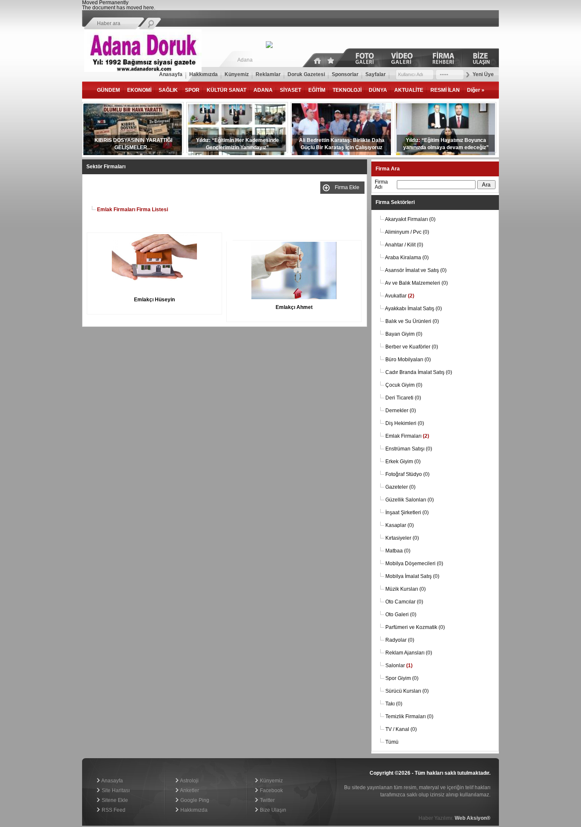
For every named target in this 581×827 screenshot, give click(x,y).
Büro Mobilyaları (408, 360)
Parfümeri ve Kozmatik (415, 627)
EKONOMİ (139, 90)
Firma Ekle (348, 187)
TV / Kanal (401, 729)
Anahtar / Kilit (404, 245)
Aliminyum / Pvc (407, 232)
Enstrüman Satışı (408, 449)
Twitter (267, 800)
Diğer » (475, 90)
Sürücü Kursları (407, 691)
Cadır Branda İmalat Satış (418, 372)
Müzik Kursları (405, 589)
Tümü (392, 742)
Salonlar (399, 665)
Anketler (189, 790)
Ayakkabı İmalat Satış (413, 309)
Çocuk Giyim (403, 385)
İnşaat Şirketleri (407, 512)
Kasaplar (399, 525)
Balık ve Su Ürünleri (412, 321)
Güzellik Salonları (409, 500)
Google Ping (194, 800)
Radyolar (399, 640)
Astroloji (189, 781)
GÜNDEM (108, 90)
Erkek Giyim (403, 461)
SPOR (192, 90)
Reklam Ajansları (408, 653)
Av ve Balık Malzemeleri (416, 283)
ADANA (263, 90)
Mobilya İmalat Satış (412, 576)
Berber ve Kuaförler (411, 347)
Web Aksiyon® (472, 818)
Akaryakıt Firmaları (410, 219)
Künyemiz (271, 781)
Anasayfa (111, 781)
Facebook (271, 790)
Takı (393, 704)
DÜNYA (378, 90)
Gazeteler (400, 487)
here (148, 8)
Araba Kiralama (407, 258)
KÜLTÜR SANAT (226, 90)
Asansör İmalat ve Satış (416, 270)
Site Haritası (115, 790)
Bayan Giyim (403, 334)
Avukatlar (399, 296)
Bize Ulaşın (272, 810)
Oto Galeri (400, 614)
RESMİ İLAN (445, 90)
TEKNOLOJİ (347, 90)
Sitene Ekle (114, 800)
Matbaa (397, 551)
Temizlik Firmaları (409, 716)
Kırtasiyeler (402, 538)
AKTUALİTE (408, 90)
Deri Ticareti (403, 398)
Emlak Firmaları (407, 436)
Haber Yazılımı (99, 756)
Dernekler (400, 411)
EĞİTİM (316, 90)
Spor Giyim (402, 678)
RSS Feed (112, 810)
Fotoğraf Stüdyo (407, 474)
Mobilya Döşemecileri (414, 563)
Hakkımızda (193, 810)
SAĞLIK (168, 90)
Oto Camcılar (404, 602)
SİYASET (290, 90)
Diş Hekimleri (404, 423)
